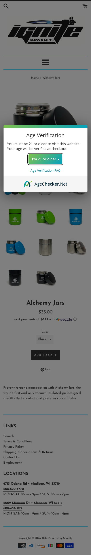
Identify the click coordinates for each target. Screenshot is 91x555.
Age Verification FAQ (45, 170)
